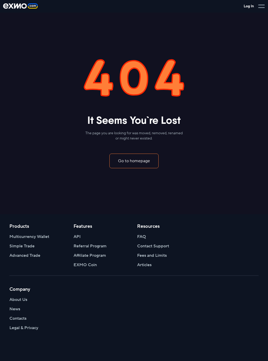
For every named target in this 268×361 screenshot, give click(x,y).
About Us (18, 299)
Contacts (17, 318)
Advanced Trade (24, 255)
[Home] (20, 6)
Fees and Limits (152, 255)
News (14, 309)
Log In (249, 6)
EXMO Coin (85, 264)
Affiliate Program (90, 255)
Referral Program (90, 246)
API (77, 236)
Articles (144, 264)
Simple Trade (22, 246)
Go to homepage (134, 161)
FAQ (141, 236)
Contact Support (153, 246)
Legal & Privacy (23, 327)
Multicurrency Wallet (29, 236)
